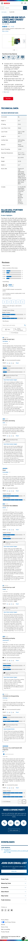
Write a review (5, 31)
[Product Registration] (25, 3)
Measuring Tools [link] (6, 883)
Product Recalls (5, 931)
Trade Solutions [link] (5, 900)
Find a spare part (13, 830)
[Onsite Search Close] (22, 8)
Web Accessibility (5, 929)
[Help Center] (25, 896)
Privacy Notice (4, 919)
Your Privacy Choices (10, 922)
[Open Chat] (23, 939)
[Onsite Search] (25, 8)
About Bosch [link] (5, 891)
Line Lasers (3, 12)
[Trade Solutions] (25, 900)
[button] (8, 98)
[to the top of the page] (25, 934)
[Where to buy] (22, 3)
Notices (3, 924)
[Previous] (11, 50)
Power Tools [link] (4, 879)
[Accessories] (25, 887)
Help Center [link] (4, 896)
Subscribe (14, 871)
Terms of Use (4, 927)
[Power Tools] (25, 879)
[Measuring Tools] (25, 883)
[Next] (17, 50)
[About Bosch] (25, 892)
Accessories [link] (4, 887)
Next (24, 41)
